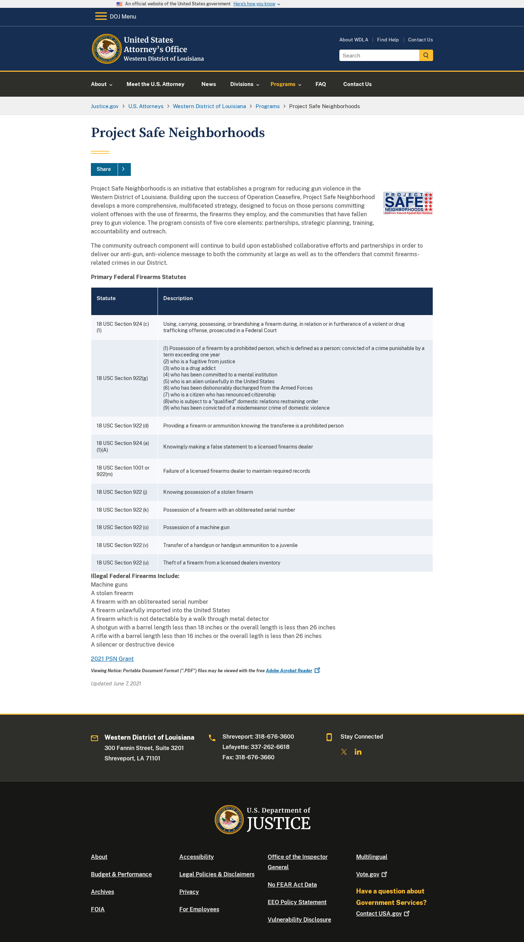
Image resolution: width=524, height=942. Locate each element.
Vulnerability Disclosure (299, 919)
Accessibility (196, 857)
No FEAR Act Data (292, 884)
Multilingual (371, 857)
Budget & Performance (121, 874)
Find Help (388, 39)
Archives (102, 891)
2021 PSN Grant (112, 658)
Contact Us (420, 39)
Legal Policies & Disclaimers (217, 874)
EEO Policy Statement (297, 902)
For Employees (199, 909)
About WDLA (353, 39)
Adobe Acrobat (289, 670)
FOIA (98, 909)
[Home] (149, 62)
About (99, 857)
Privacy (189, 891)
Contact (379, 913)
